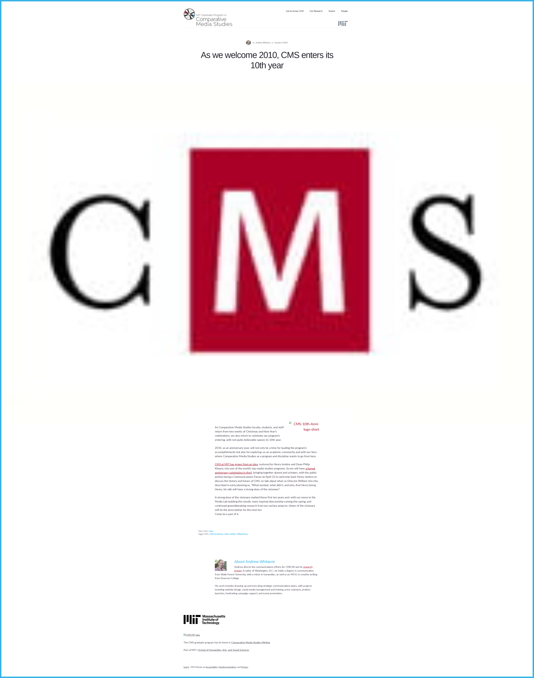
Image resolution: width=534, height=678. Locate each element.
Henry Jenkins (230, 534)
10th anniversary (216, 534)
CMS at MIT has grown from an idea (236, 464)
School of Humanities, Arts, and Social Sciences (223, 650)
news (211, 531)
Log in (186, 667)
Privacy (244, 667)
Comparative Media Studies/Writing (250, 642)
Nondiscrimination (227, 667)
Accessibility (211, 667)
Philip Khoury (242, 534)
